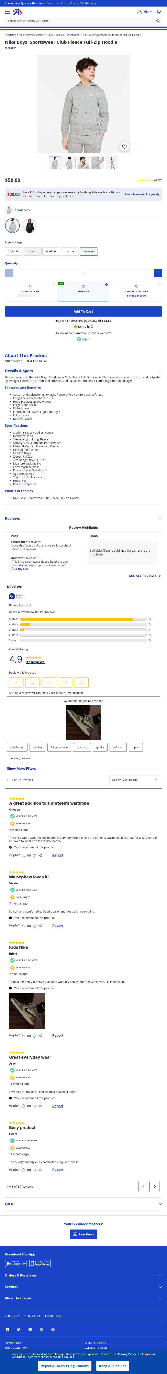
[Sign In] (139, 11)
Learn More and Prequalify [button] (142, 194)
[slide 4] (97, 163)
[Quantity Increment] (158, 273)
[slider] (83, 104)
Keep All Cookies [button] (112, 1366)
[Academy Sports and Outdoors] (17, 11)
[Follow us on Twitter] (18, 1329)
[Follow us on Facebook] (7, 1329)
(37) (160, 180)
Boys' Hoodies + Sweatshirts (63, 35)
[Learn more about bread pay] (83, 339)
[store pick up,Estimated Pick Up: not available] (30, 291)
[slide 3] (83, 163)
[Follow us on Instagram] (41, 1329)
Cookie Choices (64, 1357)
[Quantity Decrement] (9, 273)
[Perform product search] (158, 21)
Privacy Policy (127, 1354)
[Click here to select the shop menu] (7, 11)
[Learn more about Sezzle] (83, 326)
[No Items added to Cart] (159, 11)
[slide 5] (112, 163)
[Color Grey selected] (12, 225)
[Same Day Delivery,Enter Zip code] (136, 291)
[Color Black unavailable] (29, 225)
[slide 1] (55, 163)
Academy (10, 35)
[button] (142, 194)
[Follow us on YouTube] (30, 1329)
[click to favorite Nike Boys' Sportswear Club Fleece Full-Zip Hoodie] (124, 146)
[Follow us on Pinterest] (53, 1329)
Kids (21, 35)
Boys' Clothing (35, 35)
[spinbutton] (83, 273)
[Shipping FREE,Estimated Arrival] (83, 291)
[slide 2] (69, 163)
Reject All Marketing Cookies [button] (65, 1366)
